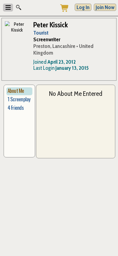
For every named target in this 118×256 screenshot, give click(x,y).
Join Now (105, 7)
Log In (83, 7)
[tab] (19, 91)
